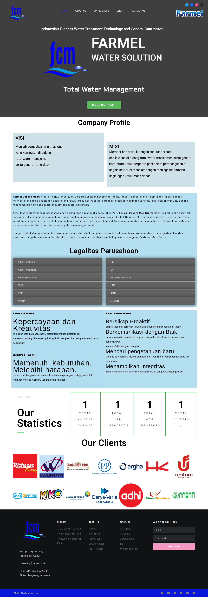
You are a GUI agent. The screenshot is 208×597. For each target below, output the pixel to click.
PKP (112, 262)
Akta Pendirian (26, 262)
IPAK (113, 293)
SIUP (20, 285)
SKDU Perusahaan (120, 277)
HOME (64, 10)
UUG (113, 285)
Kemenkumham (27, 277)
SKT (112, 269)
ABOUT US (80, 10)
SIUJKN (114, 301)
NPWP (21, 301)
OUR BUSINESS (101, 10)
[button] (104, 105)
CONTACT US (138, 10)
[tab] (57, 262)
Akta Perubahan (27, 269)
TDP (20, 293)
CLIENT (120, 10)
